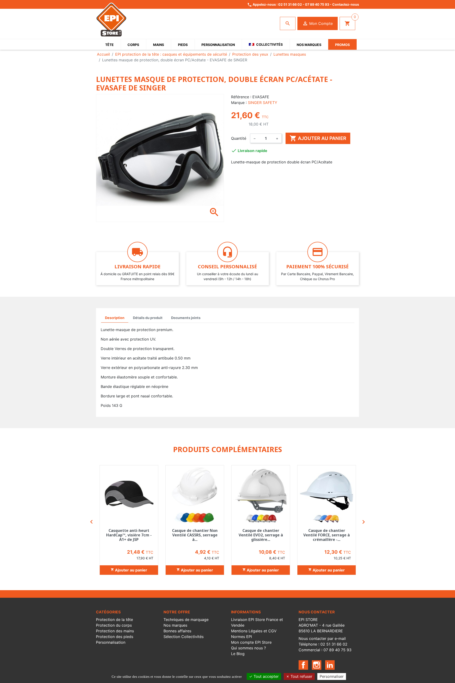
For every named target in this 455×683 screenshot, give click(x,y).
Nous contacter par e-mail (322, 638)
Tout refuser (300, 676)
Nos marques (175, 625)
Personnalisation (110, 642)
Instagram (316, 665)
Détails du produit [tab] (148, 318)
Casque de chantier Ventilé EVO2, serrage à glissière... (261, 535)
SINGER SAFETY (262, 102)
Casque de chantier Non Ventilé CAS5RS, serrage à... (195, 535)
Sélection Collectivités (184, 636)
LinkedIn (330, 665)
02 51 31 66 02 (290, 4)
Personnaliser (332, 676)
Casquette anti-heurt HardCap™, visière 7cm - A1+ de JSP (129, 535)
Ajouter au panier (318, 138)
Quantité (238, 138)
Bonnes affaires (177, 631)
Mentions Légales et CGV (254, 631)
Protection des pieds (114, 636)
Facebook (303, 665)
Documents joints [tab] (185, 318)
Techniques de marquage (186, 619)
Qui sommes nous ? (248, 648)
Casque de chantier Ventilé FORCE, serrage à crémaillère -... (326, 535)
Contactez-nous (345, 4)
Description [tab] (114, 318)
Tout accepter (265, 676)
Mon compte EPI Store (251, 642)
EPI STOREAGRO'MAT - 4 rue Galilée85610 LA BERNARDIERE (322, 625)
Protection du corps (114, 625)
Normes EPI (241, 636)
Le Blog (238, 653)
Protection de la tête (114, 619)
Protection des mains (115, 631)
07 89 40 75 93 (317, 4)
